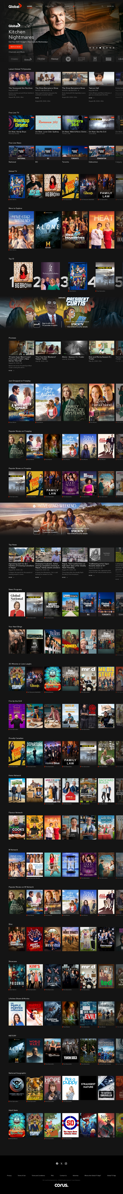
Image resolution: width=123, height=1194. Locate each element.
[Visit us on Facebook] (57, 1163)
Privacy (9, 1175)
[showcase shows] (108, 59)
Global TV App (111, 1175)
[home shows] (41, 59)
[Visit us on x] (61, 1163)
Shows (39, 6)
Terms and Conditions (38, 1175)
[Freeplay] (15, 59)
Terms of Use (22, 1175)
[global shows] (28, 59)
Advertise (75, 1175)
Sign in (110, 6)
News (59, 6)
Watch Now (16, 47)
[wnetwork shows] (68, 59)
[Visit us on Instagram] (66, 1163)
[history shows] (95, 59)
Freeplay (49, 6)
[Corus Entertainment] (61, 1187)
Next (120, 59)
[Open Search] (102, 6)
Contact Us (63, 1175)
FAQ (52, 1175)
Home (29, 6)
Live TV (69, 6)
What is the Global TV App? (93, 1175)
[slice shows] (82, 59)
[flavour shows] (55, 59)
